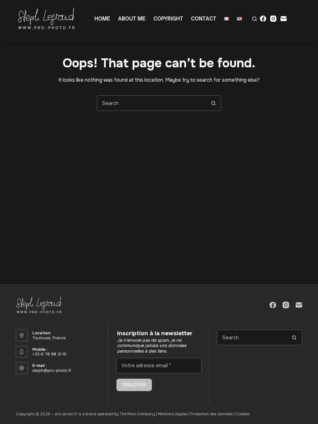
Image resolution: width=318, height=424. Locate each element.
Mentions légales (173, 414)
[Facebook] (263, 19)
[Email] (283, 19)
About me (132, 18)
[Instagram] (273, 19)
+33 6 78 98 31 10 (49, 354)
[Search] (254, 18)
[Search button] (213, 103)
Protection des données (211, 414)
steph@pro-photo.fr (51, 370)
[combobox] (151, 103)
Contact (203, 18)
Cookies (243, 414)
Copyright (168, 18)
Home (102, 18)
